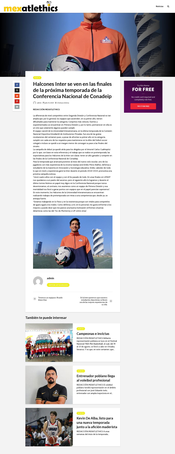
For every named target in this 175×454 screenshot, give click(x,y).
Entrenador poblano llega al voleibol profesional (96, 378)
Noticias (159, 6)
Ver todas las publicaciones (58, 285)
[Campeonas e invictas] (49, 342)
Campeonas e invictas (93, 334)
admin (39, 103)
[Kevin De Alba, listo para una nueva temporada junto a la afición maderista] (49, 427)
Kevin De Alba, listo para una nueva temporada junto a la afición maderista (97, 422)
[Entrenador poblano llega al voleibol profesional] (49, 384)
